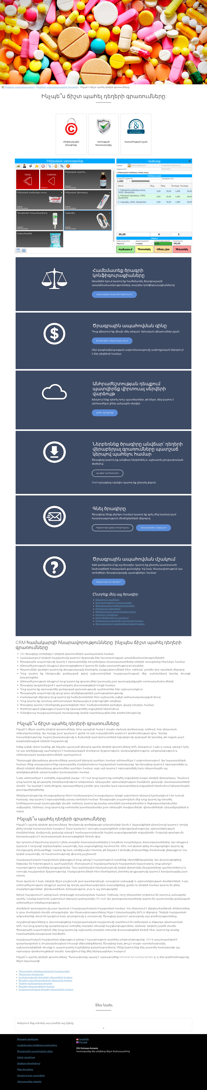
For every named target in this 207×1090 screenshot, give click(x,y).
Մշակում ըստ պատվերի (31, 1076)
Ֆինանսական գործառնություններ (115, 606)
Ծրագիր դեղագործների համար (36, 987)
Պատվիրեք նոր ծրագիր (108, 582)
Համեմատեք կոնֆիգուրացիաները (114, 294)
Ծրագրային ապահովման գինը (112, 341)
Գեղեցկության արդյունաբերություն (115, 612)
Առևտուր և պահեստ (107, 600)
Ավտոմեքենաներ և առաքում (112, 618)
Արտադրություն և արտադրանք (113, 603)
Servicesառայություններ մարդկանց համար (119, 621)
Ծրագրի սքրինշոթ (27, 1039)
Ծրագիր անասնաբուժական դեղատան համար (45, 981)
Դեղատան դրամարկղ (31, 974)
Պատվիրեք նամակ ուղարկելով (112, 528)
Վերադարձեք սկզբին (29, 1082)
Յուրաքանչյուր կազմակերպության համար (120, 624)
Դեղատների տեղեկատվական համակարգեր (44, 971)
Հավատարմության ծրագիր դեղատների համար (45, 990)
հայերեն (84, 1039)
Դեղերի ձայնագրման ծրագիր (35, 984)
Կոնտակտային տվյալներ (153, 528)
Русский (83, 1042)
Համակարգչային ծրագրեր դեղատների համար (45, 977)
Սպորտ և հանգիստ (106, 615)
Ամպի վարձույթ (104, 413)
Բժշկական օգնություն (107, 609)
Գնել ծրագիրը (25, 1070)
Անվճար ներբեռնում (107, 473)
